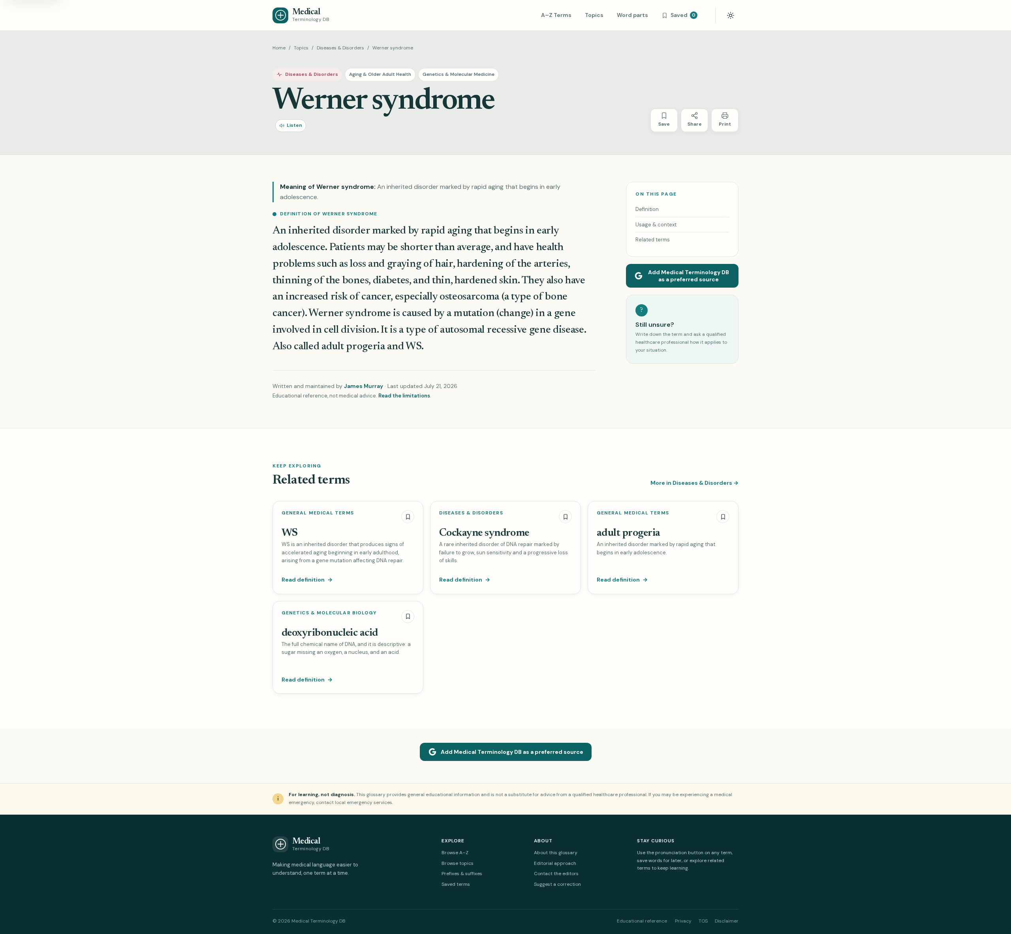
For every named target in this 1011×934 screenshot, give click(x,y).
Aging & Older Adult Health (380, 74)
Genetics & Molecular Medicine (458, 74)
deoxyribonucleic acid (330, 633)
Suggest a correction (557, 884)
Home (279, 48)
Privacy (683, 921)
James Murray (363, 386)
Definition (647, 209)
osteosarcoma (469, 297)
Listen (294, 125)
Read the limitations (404, 395)
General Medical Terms (318, 513)
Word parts (632, 15)
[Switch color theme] (731, 15)
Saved (683, 15)
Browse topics (458, 863)
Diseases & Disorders (340, 48)
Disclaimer (727, 921)
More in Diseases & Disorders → (694, 482)
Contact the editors (556, 873)
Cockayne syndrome (484, 533)
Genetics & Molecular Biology (329, 613)
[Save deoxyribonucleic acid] (407, 616)
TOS (703, 921)
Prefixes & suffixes (462, 873)
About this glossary (555, 852)
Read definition (307, 579)
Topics (594, 15)
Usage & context (656, 224)
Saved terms (456, 884)
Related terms (652, 239)
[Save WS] (407, 516)
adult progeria (353, 346)
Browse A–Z (455, 852)
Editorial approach (555, 863)
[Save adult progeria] (722, 516)
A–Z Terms (556, 15)
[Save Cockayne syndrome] (565, 516)
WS (290, 533)
